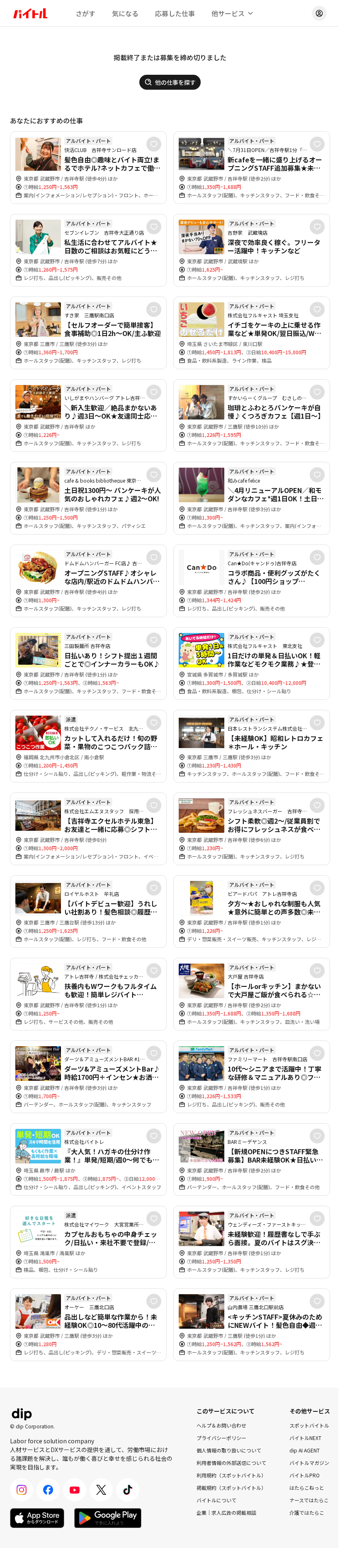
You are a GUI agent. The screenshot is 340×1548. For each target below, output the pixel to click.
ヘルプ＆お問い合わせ (221, 1425)
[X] (101, 1489)
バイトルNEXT (305, 1437)
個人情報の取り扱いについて (229, 1450)
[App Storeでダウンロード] (37, 1518)
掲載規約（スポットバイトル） (231, 1487)
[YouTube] (74, 1489)
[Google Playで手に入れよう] (107, 1518)
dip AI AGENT (304, 1450)
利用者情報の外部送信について (231, 1462)
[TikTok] (127, 1489)
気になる (125, 13)
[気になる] (153, 144)
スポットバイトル (309, 1425)
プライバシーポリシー (221, 1437)
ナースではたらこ (309, 1500)
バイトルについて (216, 1500)
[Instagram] (21, 1489)
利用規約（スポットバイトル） (231, 1475)
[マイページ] (319, 13)
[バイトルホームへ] (30, 13)
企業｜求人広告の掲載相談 (226, 1512)
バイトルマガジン (309, 1462)
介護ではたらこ (306, 1512)
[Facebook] (48, 1489)
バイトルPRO (304, 1475)
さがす (85, 13)
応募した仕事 (175, 13)
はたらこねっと (306, 1487)
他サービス (228, 13)
